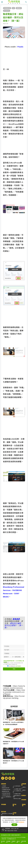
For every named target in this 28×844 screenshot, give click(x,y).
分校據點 (14, 813)
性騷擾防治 (13, 842)
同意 (14, 824)
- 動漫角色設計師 (5, 787)
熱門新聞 (14, 805)
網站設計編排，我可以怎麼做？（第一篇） (13, 625)
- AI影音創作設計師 (5, 793)
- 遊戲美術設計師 (5, 791)
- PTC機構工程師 (17, 793)
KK (13, 8)
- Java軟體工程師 (17, 789)
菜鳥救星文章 (7, 8)
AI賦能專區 (23, 784)
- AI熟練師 (3, 786)
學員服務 (3, 804)
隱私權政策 (3, 842)
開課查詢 (24, 805)
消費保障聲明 (23, 842)
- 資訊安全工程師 (17, 798)
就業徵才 (23, 795)
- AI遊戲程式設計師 (5, 795)
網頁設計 (19, 8)
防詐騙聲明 (8, 842)
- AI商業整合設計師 (5, 789)
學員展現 (23, 799)
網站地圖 (18, 842)
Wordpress (6, 10)
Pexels (20, 47)
